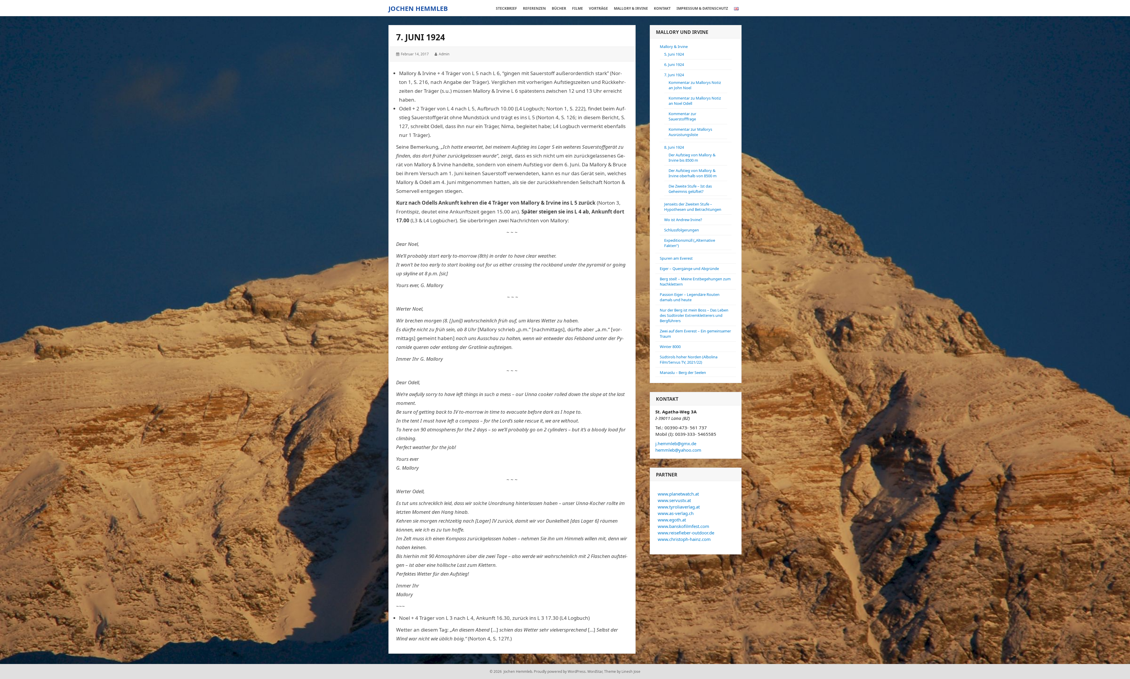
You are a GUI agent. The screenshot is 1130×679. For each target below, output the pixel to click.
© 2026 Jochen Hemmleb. (511, 671)
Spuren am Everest (676, 258)
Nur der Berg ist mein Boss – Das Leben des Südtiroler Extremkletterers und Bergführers (694, 315)
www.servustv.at (674, 500)
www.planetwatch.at (678, 494)
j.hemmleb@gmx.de (675, 443)
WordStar (594, 671)
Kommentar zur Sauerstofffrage (682, 116)
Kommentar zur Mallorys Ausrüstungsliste (690, 132)
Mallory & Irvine (674, 46)
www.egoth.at (672, 520)
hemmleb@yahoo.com (678, 450)
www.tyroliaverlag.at (679, 507)
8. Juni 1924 (674, 147)
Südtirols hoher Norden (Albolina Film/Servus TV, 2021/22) (688, 359)
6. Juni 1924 (674, 64)
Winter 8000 (670, 346)
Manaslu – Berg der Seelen (683, 372)
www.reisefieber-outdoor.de (686, 533)
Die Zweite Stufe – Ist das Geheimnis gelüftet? (690, 188)
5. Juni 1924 (674, 54)
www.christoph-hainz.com (684, 539)
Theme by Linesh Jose (622, 671)
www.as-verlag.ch (676, 513)
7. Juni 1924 (674, 74)
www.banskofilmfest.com (683, 526)
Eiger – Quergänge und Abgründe (689, 268)
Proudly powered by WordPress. (560, 671)
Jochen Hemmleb (418, 8)
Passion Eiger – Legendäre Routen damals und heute (689, 297)
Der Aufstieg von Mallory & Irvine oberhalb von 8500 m (693, 173)
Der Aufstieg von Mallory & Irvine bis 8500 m (692, 157)
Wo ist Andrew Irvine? (683, 219)
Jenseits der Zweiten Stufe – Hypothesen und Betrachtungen (692, 206)
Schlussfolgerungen (681, 230)
